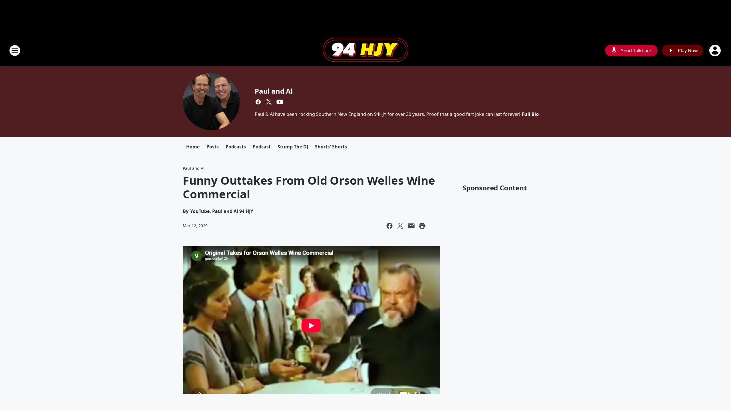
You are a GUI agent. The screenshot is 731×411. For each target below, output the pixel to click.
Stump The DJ (293, 147)
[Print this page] (422, 226)
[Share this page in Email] (411, 226)
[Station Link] (365, 50)
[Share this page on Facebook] (389, 226)
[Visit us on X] (269, 101)
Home (193, 147)
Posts (212, 147)
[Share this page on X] (400, 226)
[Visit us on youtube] (279, 101)
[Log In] (715, 50)
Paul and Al (274, 91)
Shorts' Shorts (331, 147)
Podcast (262, 147)
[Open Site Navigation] (15, 50)
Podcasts (236, 147)
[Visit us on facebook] (258, 101)
